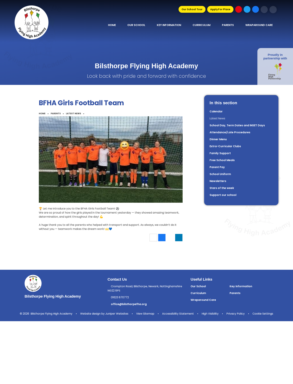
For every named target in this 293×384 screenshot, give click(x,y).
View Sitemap (145, 314)
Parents (56, 113)
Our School (198, 286)
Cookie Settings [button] (262, 314)
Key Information (241, 286)
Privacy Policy (235, 314)
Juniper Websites (116, 314)
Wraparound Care (203, 300)
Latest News (73, 113)
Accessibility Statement (178, 314)
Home (42, 113)
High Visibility (210, 314)
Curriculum (198, 293)
